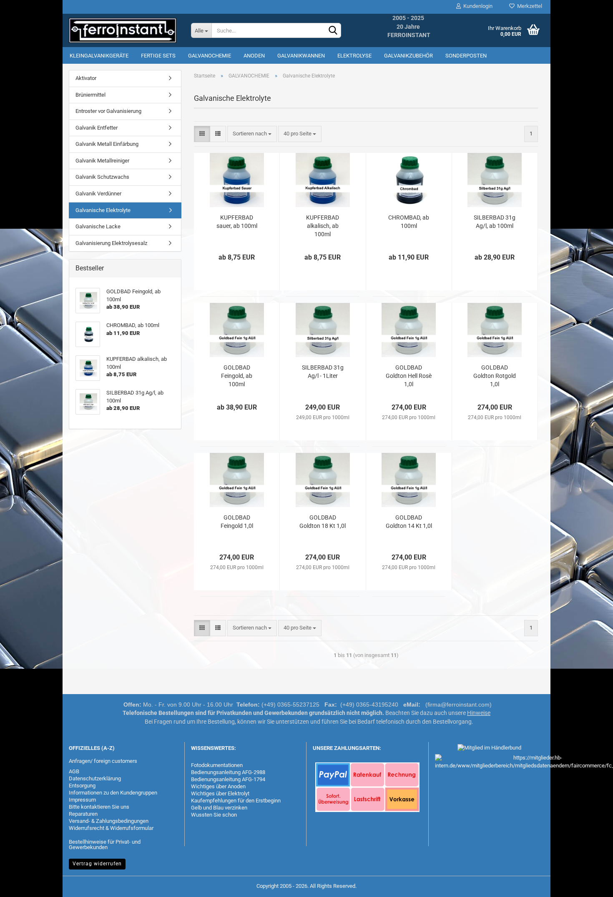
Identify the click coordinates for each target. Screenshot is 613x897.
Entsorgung (82, 785)
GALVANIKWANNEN (301, 55)
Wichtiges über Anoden (218, 786)
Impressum (82, 799)
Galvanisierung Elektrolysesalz (111, 243)
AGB (74, 771)
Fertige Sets (158, 55)
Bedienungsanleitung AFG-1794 (228, 779)
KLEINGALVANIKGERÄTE (99, 55)
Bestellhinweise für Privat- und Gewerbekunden (105, 844)
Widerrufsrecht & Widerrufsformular (111, 828)
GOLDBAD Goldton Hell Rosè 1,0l (409, 375)
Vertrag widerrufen (97, 864)
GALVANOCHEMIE (209, 55)
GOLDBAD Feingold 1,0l (237, 521)
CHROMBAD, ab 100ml (408, 221)
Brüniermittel (90, 95)
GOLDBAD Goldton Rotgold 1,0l (494, 375)
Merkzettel (528, 6)
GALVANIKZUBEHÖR (408, 55)
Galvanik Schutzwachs (102, 177)
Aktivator (85, 78)
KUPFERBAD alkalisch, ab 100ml (322, 225)
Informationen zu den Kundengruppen (113, 792)
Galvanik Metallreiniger (102, 160)
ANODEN (254, 55)
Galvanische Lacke (98, 226)
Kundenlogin (476, 6)
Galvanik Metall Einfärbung (106, 144)
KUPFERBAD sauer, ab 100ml (236, 221)
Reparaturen (83, 814)
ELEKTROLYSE (354, 55)
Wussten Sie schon (214, 814)
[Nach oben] (590, 884)
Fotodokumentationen (217, 765)
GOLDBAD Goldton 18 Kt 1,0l (322, 521)
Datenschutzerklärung (95, 778)
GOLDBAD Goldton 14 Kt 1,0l (409, 521)
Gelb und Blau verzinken (219, 807)
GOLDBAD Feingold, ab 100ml (236, 375)
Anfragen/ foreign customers (103, 761)
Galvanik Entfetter (96, 128)
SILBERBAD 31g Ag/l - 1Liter (323, 371)
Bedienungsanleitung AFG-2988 (228, 772)
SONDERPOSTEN (466, 55)
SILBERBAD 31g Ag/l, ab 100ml (494, 221)
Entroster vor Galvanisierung (108, 111)
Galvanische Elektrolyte (103, 210)
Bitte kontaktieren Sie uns (99, 807)
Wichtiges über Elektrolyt (220, 793)
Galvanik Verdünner (98, 193)
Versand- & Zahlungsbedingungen (108, 821)
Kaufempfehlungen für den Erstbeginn (236, 800)
